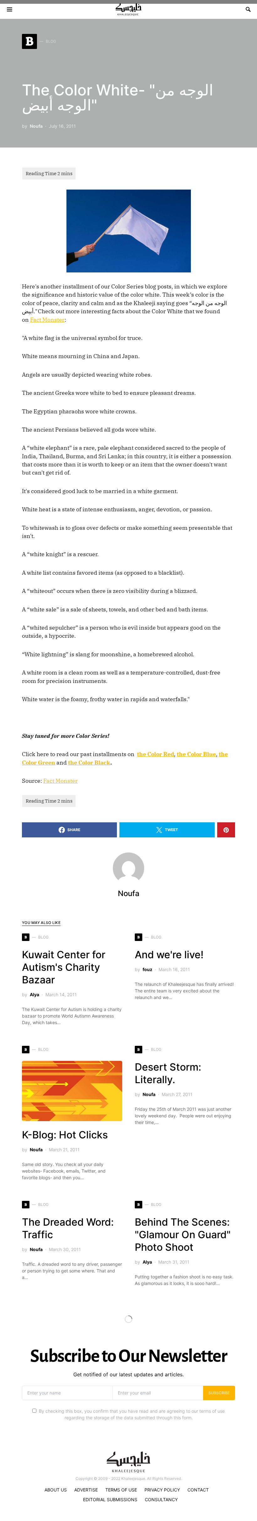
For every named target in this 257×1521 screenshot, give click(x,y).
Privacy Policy (162, 1489)
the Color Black (89, 762)
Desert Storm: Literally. (168, 1073)
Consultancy (161, 1499)
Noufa (36, 126)
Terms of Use (121, 1489)
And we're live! (169, 955)
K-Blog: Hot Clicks (65, 1135)
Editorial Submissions (110, 1499)
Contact (198, 1489)
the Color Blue (196, 754)
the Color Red (155, 754)
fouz (147, 969)
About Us (56, 1489)
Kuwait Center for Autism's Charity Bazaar (63, 967)
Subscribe (219, 1392)
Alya (34, 994)
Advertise (86, 1489)
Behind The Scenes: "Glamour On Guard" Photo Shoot (183, 1234)
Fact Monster (47, 319)
